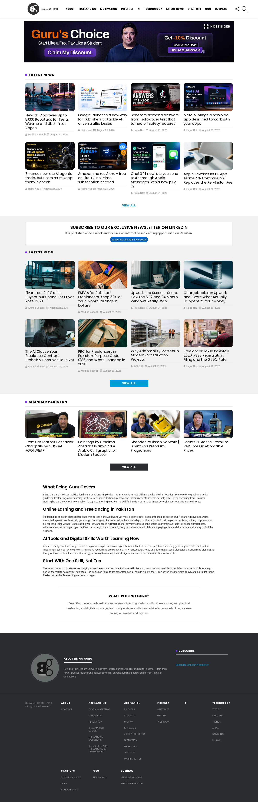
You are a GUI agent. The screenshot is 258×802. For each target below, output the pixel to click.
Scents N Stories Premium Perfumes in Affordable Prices (206, 446)
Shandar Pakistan (132, 783)
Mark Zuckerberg (134, 734)
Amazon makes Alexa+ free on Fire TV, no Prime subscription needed (102, 178)
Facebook (163, 721)
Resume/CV (95, 721)
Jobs (64, 783)
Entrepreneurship (131, 777)
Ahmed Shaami (36, 307)
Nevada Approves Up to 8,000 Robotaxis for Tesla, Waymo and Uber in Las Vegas (47, 121)
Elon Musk (130, 715)
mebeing (138, 366)
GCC (208, 9)
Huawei (216, 740)
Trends (216, 721)
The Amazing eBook (96, 729)
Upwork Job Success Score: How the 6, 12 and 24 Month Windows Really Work (154, 297)
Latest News (175, 9)
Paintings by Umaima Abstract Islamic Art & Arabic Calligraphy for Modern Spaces (97, 448)
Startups (194, 9)
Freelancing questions (96, 738)
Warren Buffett (133, 758)
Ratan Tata (130, 740)
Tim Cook (129, 752)
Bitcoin (161, 715)
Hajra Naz (86, 130)
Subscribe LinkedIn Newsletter (129, 239)
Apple (215, 728)
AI (139, 9)
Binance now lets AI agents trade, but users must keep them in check (48, 178)
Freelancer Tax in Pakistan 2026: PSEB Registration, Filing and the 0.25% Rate (206, 355)
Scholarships (69, 789)
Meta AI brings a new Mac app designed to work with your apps (207, 119)
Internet (127, 9)
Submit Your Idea (71, 777)
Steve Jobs (130, 746)
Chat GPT (217, 715)
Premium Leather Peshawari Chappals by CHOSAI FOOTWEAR (49, 446)
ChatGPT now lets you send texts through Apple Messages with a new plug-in (155, 180)
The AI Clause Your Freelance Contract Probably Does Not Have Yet (49, 355)
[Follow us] (237, 9)
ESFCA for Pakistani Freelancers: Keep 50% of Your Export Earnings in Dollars (100, 299)
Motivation (108, 9)
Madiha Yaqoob (37, 134)
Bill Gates (129, 709)
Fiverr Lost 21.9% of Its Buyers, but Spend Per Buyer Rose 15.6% (49, 297)
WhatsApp (163, 709)
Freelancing (87, 9)
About (70, 9)
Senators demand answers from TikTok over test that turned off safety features (154, 119)
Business (221, 9)
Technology (153, 9)
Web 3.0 (216, 709)
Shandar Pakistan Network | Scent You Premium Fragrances (155, 446)
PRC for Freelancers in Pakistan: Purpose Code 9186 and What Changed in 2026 (101, 357)
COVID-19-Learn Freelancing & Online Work (98, 748)
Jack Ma (129, 721)
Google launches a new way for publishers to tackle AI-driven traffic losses (102, 119)
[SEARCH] (244, 9)
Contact (66, 709)
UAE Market (95, 715)
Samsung (218, 734)
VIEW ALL (129, 205)
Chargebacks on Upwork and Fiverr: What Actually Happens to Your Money (205, 297)
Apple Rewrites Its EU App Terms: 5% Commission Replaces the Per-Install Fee (208, 178)
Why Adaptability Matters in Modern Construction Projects (155, 355)
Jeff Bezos (130, 728)
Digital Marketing (99, 709)
